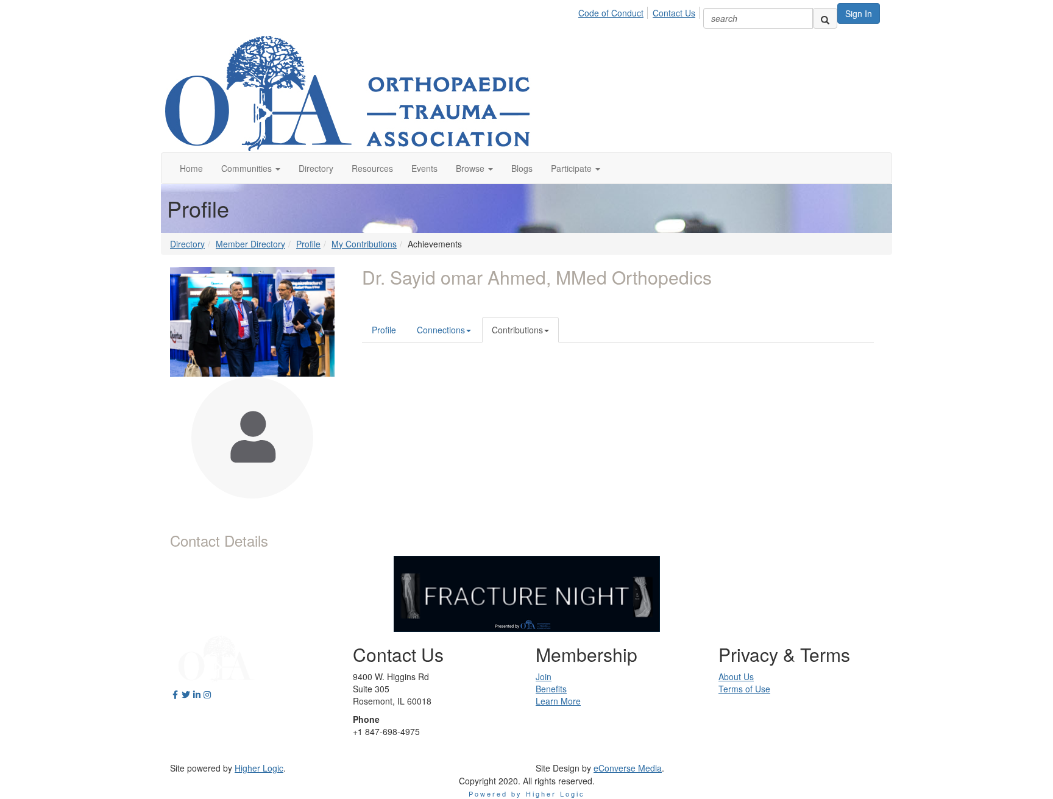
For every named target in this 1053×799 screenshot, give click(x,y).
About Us (736, 676)
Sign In (858, 13)
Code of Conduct (611, 13)
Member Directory (250, 244)
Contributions (517, 330)
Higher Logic (259, 768)
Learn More (558, 701)
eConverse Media (628, 768)
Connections (441, 330)
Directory (187, 244)
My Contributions (364, 244)
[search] (825, 18)
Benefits (551, 689)
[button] (250, 168)
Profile (308, 244)
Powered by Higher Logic (527, 793)
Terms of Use (744, 689)
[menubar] (640, 11)
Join (543, 676)
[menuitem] (614, 11)
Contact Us (674, 13)
